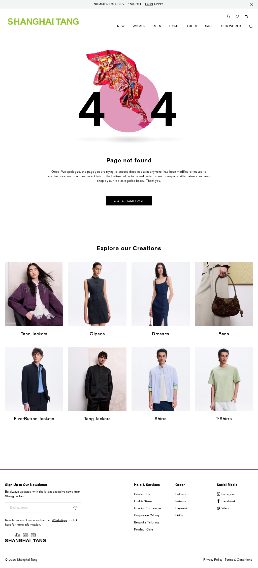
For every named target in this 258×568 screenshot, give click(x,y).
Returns (180, 501)
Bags (223, 334)
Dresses (160, 334)
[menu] (183, 29)
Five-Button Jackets (34, 418)
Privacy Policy (212, 559)
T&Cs (149, 4)
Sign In (228, 16)
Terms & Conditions (238, 559)
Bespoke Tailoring (146, 522)
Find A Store (143, 501)
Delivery (180, 494)
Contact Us (142, 494)
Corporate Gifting (146, 515)
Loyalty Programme (147, 508)
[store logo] (43, 21)
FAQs (179, 515)
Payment (181, 508)
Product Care (143, 529)
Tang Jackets (34, 334)
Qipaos (97, 334)
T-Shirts (224, 418)
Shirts (160, 418)
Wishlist (237, 16)
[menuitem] (121, 29)
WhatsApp (59, 520)
